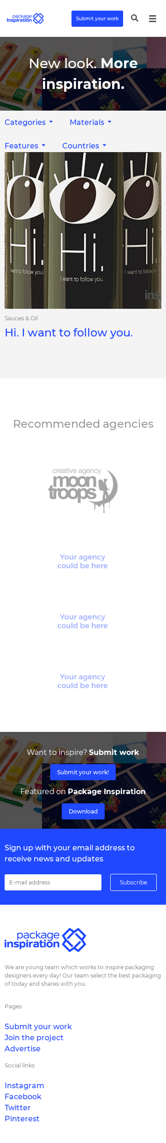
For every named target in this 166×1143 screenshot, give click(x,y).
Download (83, 811)
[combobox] (91, 122)
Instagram (24, 1085)
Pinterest (22, 1118)
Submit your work (97, 19)
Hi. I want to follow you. (69, 332)
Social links (20, 1065)
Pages (13, 1006)
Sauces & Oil (21, 318)
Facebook (23, 1096)
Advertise (23, 1048)
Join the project (34, 1037)
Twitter (18, 1107)
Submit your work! (83, 772)
